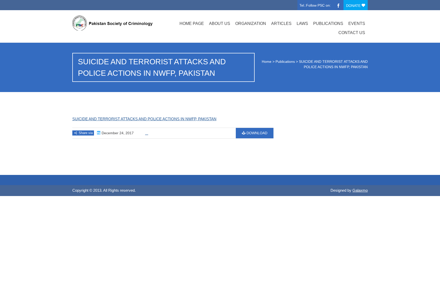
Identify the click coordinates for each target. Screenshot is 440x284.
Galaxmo (360, 190)
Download (256, 133)
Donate (354, 6)
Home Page (192, 23)
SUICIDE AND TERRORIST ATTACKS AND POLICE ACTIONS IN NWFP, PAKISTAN (144, 119)
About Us (219, 23)
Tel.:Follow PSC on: (315, 5)
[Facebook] (338, 5)
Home (266, 61)
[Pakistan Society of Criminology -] (116, 23)
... (146, 133)
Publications (328, 23)
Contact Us (351, 33)
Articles (281, 23)
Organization (250, 23)
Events (356, 23)
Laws (302, 23)
